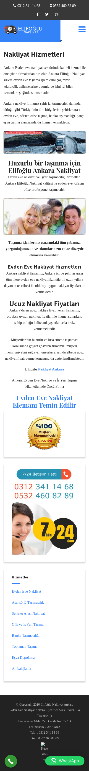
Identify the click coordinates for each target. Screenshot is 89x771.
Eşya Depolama (23, 657)
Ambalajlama (21, 668)
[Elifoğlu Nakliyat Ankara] (26, 29)
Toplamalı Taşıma (24, 646)
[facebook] (38, 14)
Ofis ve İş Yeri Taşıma (28, 624)
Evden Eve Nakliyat (26, 591)
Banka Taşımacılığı (25, 635)
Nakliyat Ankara (51, 369)
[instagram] (56, 14)
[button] (64, 760)
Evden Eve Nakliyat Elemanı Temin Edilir (44, 401)
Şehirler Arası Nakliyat (28, 613)
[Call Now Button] (11, 761)
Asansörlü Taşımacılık (28, 602)
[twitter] (47, 14)
